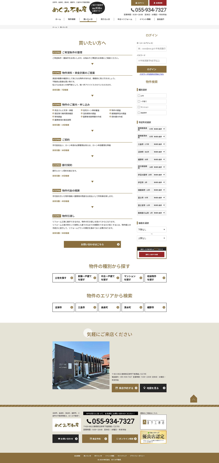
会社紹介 (160, 19)
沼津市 (58, 307)
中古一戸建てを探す (108, 277)
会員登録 (159, 3)
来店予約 (126, 388)
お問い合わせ (67, 438)
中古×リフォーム (125, 19)
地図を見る (153, 388)
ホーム (58, 19)
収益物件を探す (151, 277)
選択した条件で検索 (152, 254)
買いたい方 (88, 19)
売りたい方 (105, 19)
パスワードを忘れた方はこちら (152, 74)
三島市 (81, 307)
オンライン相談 (126, 438)
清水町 (127, 307)
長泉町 (104, 307)
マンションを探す (130, 277)
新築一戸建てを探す (85, 277)
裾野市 (150, 307)
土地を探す (60, 277)
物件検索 (71, 19)
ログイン (141, 3)
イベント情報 (145, 19)
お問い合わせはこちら (92, 244)
